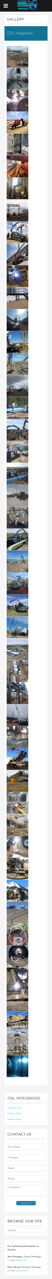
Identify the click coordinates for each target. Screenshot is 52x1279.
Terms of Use (14, 1108)
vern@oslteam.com (17, 1260)
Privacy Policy (14, 1113)
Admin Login (14, 1119)
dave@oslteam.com (17, 1271)
